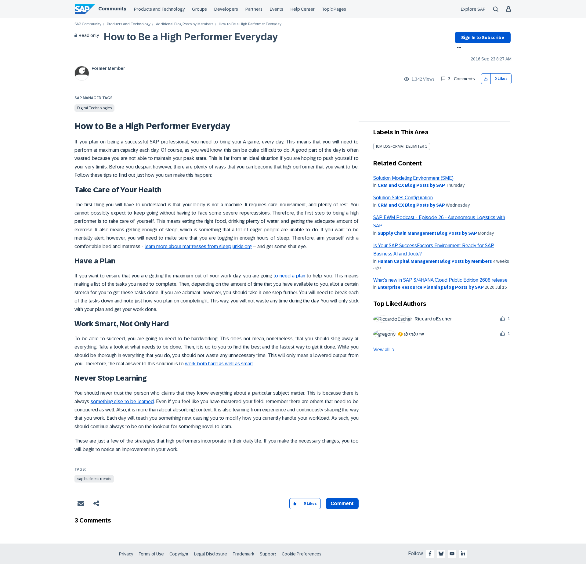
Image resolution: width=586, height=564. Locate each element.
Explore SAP (473, 9)
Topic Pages (334, 9)
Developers (226, 9)
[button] (486, 79)
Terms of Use (151, 553)
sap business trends (94, 479)
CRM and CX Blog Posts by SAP (411, 185)
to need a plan (289, 275)
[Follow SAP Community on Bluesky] (441, 553)
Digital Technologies (94, 108)
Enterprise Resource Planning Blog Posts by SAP (431, 287)
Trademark (243, 553)
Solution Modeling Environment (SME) (413, 178)
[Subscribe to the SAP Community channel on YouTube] (452, 553)
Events (276, 9)
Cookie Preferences (301, 553)
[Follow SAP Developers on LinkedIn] (463, 553)
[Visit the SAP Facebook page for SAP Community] (430, 553)
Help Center (303, 9)
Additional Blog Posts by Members (184, 24)
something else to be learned (122, 401)
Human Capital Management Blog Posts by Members (435, 261)
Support (268, 553)
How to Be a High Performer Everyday (191, 36)
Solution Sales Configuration (403, 197)
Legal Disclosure (210, 553)
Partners (253, 9)
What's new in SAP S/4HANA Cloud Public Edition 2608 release (440, 280)
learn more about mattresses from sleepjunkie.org (198, 246)
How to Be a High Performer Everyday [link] (250, 24)
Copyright (179, 553)
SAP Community (87, 24)
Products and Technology (159, 9)
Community (112, 8)
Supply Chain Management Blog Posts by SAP (427, 233)
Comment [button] (342, 503)
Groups (199, 9)
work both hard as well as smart (219, 363)
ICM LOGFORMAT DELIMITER (400, 146)
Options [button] (458, 48)
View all (381, 349)
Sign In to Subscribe (482, 37)
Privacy (126, 553)
